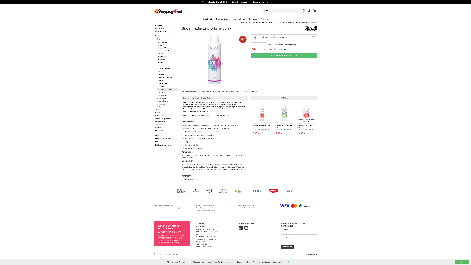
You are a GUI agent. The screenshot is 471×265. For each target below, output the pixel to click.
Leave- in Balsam (163, 69)
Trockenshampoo (163, 95)
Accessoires (162, 42)
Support (160, 136)
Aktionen (159, 28)
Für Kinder (159, 116)
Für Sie (264, 23)
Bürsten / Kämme (164, 48)
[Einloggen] (309, 10)
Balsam (160, 45)
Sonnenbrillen (160, 122)
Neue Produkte (162, 31)
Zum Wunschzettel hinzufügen (197, 92)
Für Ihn (158, 113)
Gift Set (160, 54)
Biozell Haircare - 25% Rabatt (198, 98)
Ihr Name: (284, 229)
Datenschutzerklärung (206, 237)
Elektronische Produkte (166, 51)
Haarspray (162, 81)
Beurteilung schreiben (224, 92)
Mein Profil (200, 227)
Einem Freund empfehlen (248, 92)
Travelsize (159, 125)
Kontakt (199, 234)
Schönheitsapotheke (163, 119)
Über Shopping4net (204, 247)
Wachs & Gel (163, 92)
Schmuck (159, 110)
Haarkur (160, 63)
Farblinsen (159, 131)
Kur (158, 66)
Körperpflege (161, 101)
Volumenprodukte (288, 23)
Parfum (159, 107)
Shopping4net (246, 23)
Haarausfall (161, 57)
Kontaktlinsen (222, 19)
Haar (270, 23)
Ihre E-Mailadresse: (289, 238)
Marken (264, 19)
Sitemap (176, 254)
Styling (277, 23)
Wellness (158, 128)
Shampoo (160, 72)
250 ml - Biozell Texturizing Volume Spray (287, 37)
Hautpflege (160, 98)
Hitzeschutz (163, 83)
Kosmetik (160, 104)
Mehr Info (286, 262)
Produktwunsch (163, 142)
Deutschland (310, 254)
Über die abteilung (164, 145)
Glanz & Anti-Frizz (165, 78)
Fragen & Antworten (164, 139)
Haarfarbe (161, 60)
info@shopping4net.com (168, 240)
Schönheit (208, 19)
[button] (314, 10)
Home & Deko (239, 19)
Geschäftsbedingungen (206, 239)
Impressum (200, 242)
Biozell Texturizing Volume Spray (306, 23)
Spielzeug (253, 19)
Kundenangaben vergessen (207, 232)
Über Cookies (201, 244)
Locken (161, 86)
